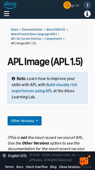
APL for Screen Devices (26, 39)
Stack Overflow (37, 166)
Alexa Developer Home (75, 166)
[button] (16, 155)
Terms (9, 166)
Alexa (14, 29)
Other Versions (23, 121)
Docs (19, 166)
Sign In (73, 5)
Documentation (32, 29)
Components (53, 39)
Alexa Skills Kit (55, 29)
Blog (53, 166)
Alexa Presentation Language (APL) (34, 34)
